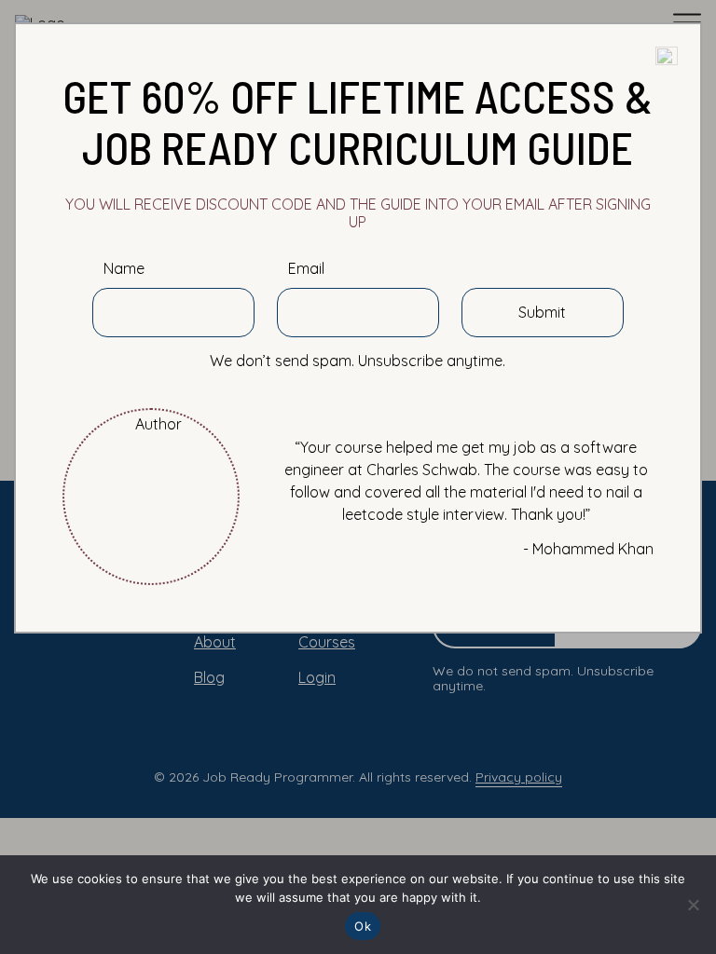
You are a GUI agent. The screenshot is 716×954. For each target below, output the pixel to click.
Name (124, 269)
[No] (692, 904)
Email (306, 269)
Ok (362, 926)
